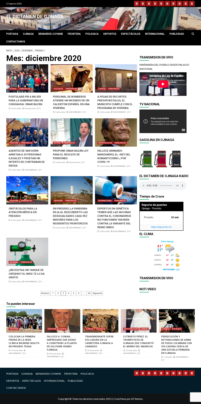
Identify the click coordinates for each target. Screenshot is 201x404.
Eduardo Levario (30, 108)
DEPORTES (109, 33)
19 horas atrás (17, 350)
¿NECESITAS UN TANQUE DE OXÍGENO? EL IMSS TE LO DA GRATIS (27, 273)
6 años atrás (16, 108)
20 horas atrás (55, 354)
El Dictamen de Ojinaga (35, 16)
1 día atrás (168, 357)
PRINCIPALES (24, 89)
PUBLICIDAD (176, 33)
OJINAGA (28, 33)
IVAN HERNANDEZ (75, 112)
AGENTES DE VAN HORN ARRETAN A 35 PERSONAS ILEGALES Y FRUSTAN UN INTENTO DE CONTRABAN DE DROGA (27, 158)
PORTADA (12, 33)
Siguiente (97, 293)
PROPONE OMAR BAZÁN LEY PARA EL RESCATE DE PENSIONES (70, 154)
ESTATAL (13, 89)
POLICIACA (92, 33)
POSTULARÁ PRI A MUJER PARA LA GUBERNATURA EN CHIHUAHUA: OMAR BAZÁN (26, 100)
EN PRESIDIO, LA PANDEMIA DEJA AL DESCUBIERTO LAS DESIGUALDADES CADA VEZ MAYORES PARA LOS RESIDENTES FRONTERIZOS (70, 216)
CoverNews (120, 398)
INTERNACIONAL (155, 33)
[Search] (193, 34)
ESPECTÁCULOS (130, 33)
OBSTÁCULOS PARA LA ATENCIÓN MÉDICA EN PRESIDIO (23, 212)
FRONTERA (74, 33)
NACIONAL (14, 262)
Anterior (45, 293)
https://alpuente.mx (161, 227)
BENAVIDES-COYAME (50, 33)
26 (89, 293)
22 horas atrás (93, 350)
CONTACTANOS (15, 41)
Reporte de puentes (154, 204)
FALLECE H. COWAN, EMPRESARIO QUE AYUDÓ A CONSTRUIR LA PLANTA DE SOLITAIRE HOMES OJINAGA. (62, 343)
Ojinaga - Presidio (151, 208)
